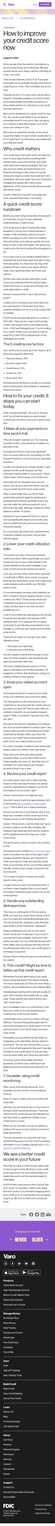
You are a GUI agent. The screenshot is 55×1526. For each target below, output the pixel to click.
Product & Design (11, 1421)
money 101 (8, 18)
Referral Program (11, 1449)
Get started (45, 4)
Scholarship (9, 1469)
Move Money (9, 1323)
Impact (6, 1474)
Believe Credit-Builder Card (16, 1295)
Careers (7, 1464)
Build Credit (8, 1388)
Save (5, 1365)
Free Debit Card (10, 1342)
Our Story (8, 1439)
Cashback (8, 1347)
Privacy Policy (41, 1509)
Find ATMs (8, 1352)
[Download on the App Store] (11, 1272)
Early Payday (9, 1328)
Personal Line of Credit (14, 1304)
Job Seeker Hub (11, 1426)
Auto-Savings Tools (12, 1375)
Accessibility (9, 1497)
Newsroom (8, 1454)
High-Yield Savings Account (16, 1290)
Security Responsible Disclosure (18, 1492)
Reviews (7, 1444)
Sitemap (7, 1459)
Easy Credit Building (12, 1393)
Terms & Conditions (43, 1505)
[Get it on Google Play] (31, 1272)
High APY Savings (11, 1370)
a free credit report (41, 851)
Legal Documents (42, 1513)
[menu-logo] (11, 4)
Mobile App (8, 1337)
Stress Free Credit (12, 1398)
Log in (34, 4)
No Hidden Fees (11, 1318)
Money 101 (8, 1411)
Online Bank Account (13, 1285)
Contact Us (8, 1487)
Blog (5, 1416)
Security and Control (13, 1332)
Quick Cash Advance (13, 1300)
